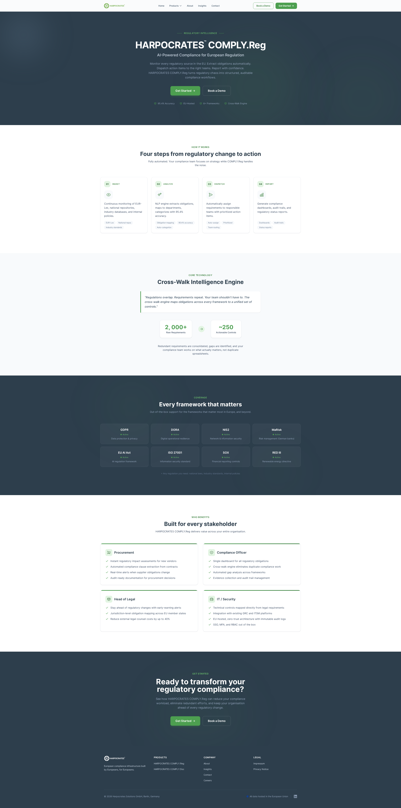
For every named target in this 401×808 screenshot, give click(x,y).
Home (161, 5)
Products (174, 5)
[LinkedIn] (295, 796)
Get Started (285, 5)
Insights (202, 5)
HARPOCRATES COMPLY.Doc (169, 769)
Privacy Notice (260, 769)
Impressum (259, 763)
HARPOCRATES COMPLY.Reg (169, 763)
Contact (215, 5)
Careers (208, 780)
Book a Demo (263, 5)
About (190, 5)
